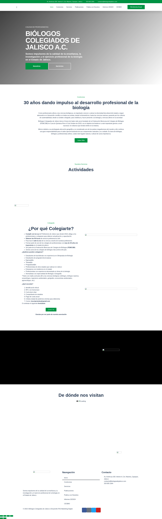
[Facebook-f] (84, 510)
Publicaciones (79, 7)
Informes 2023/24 (108, 7)
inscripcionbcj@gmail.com (40, 301)
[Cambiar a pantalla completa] (4, 516)
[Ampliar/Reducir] (1, 516)
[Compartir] (8, 516)
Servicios (69, 7)
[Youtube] (98, 510)
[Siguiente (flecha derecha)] (4, 518)
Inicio (51, 7)
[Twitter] (93, 510)
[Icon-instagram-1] (89, 510)
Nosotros (36, 66)
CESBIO (119, 7)
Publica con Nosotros (93, 7)
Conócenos (59, 7)
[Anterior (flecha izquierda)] (1, 518)
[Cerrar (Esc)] (11, 516)
